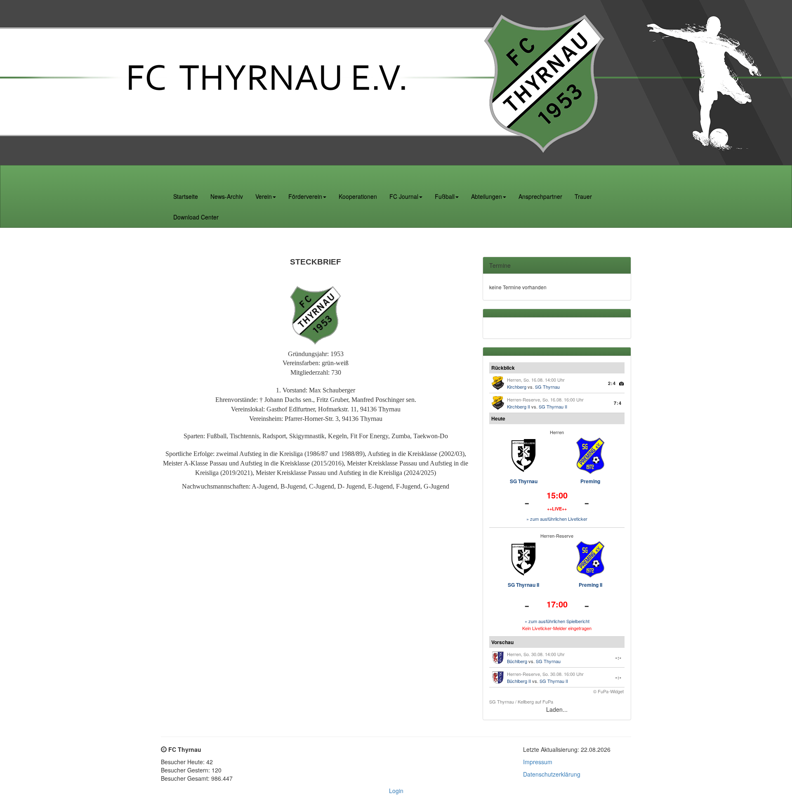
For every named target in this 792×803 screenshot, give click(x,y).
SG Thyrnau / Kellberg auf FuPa (521, 702)
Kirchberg (516, 386)
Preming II (590, 584)
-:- (618, 657)
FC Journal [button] (403, 196)
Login (396, 790)
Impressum (537, 762)
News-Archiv (226, 196)
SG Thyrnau (547, 386)
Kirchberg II (518, 406)
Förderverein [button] (305, 196)
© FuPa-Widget (608, 691)
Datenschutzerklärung (551, 774)
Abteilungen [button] (486, 196)
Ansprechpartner (540, 196)
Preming (590, 481)
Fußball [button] (445, 196)
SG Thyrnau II (553, 406)
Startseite (185, 196)
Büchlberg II (519, 681)
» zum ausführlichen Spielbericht (557, 621)
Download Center (196, 217)
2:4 (612, 383)
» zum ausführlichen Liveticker (556, 518)
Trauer (583, 196)
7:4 (618, 403)
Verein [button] (263, 196)
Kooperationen (358, 196)
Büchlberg (517, 661)
